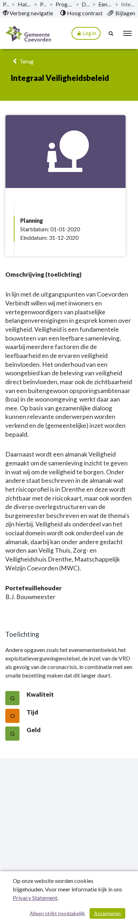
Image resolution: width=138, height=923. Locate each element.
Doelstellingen (86, 4)
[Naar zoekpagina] (111, 33)
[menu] (127, 33)
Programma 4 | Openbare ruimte (64, 4)
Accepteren (107, 913)
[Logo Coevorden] (28, 33)
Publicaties (6, 4)
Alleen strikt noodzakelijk (57, 913)
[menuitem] (28, 13)
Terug (26, 61)
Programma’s (43, 4)
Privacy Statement (35, 897)
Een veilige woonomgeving (105, 4)
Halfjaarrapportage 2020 (24, 4)
